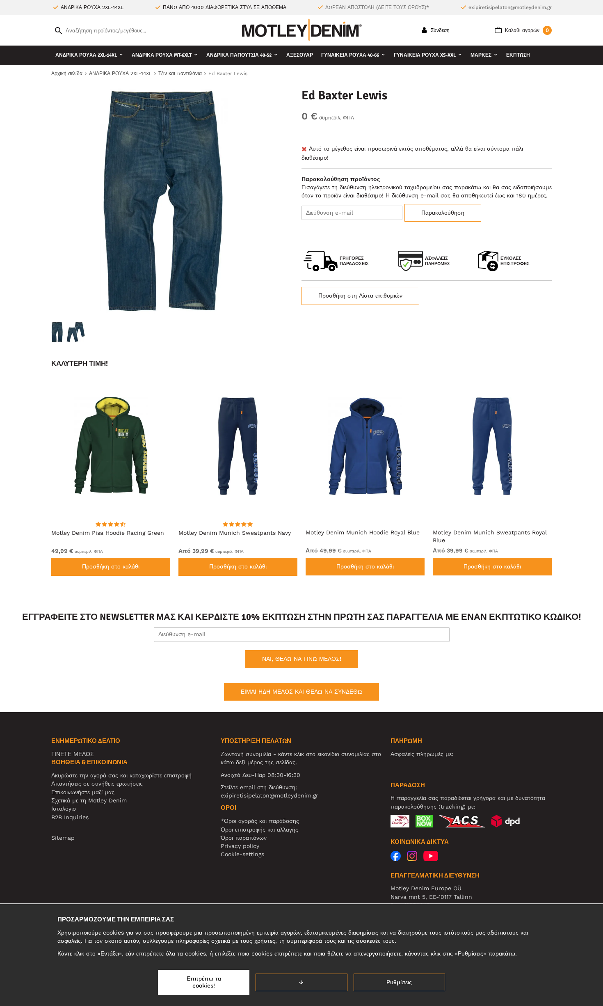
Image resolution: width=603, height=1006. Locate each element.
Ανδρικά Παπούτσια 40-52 (239, 55)
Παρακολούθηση (442, 212)
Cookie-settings (242, 854)
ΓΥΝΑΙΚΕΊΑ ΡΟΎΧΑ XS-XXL (425, 55)
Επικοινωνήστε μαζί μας (82, 792)
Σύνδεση (439, 30)
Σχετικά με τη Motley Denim (89, 800)
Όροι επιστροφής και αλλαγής (259, 829)
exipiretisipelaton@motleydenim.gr (510, 7)
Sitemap (63, 837)
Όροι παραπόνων (244, 837)
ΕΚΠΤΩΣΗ (518, 55)
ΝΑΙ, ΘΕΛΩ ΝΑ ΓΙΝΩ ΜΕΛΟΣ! (301, 658)
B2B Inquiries (70, 817)
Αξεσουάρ (299, 55)
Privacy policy (240, 846)
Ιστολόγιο (63, 808)
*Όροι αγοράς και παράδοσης (260, 821)
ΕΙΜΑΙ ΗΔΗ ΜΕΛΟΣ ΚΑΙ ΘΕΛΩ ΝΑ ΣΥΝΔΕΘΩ (301, 691)
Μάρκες (481, 55)
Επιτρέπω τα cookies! (204, 982)
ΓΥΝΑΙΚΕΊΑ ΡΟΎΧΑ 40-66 (350, 55)
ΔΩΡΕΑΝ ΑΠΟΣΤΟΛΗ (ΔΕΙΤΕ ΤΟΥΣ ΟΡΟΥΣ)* (377, 7)
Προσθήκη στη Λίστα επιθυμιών (360, 295)
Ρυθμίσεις (399, 982)
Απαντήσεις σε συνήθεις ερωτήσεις (97, 783)
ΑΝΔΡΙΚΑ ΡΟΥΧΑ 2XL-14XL (86, 55)
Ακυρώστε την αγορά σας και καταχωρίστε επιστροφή (121, 775)
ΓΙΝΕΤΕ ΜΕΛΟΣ (72, 754)
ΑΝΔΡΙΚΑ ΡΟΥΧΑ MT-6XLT (162, 55)
